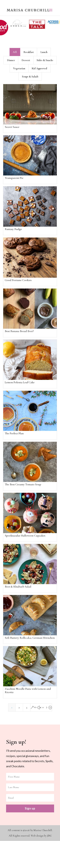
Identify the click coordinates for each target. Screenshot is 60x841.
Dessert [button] (26, 58)
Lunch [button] (43, 50)
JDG (49, 833)
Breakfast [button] (29, 50)
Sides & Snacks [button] (45, 58)
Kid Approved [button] (39, 66)
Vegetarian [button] (19, 66)
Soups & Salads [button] (30, 74)
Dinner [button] (11, 58)
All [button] (15, 50)
